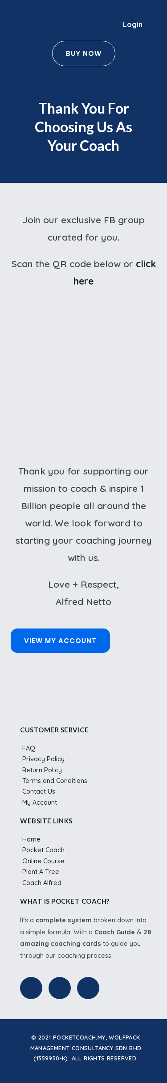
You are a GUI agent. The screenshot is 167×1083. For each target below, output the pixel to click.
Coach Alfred (41, 883)
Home (31, 839)
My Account (39, 802)
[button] (107, 24)
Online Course (43, 861)
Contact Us (38, 791)
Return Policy (42, 770)
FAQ (28, 748)
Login (133, 24)
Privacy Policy (43, 759)
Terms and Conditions (54, 781)
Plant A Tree (40, 872)
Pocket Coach (43, 850)
